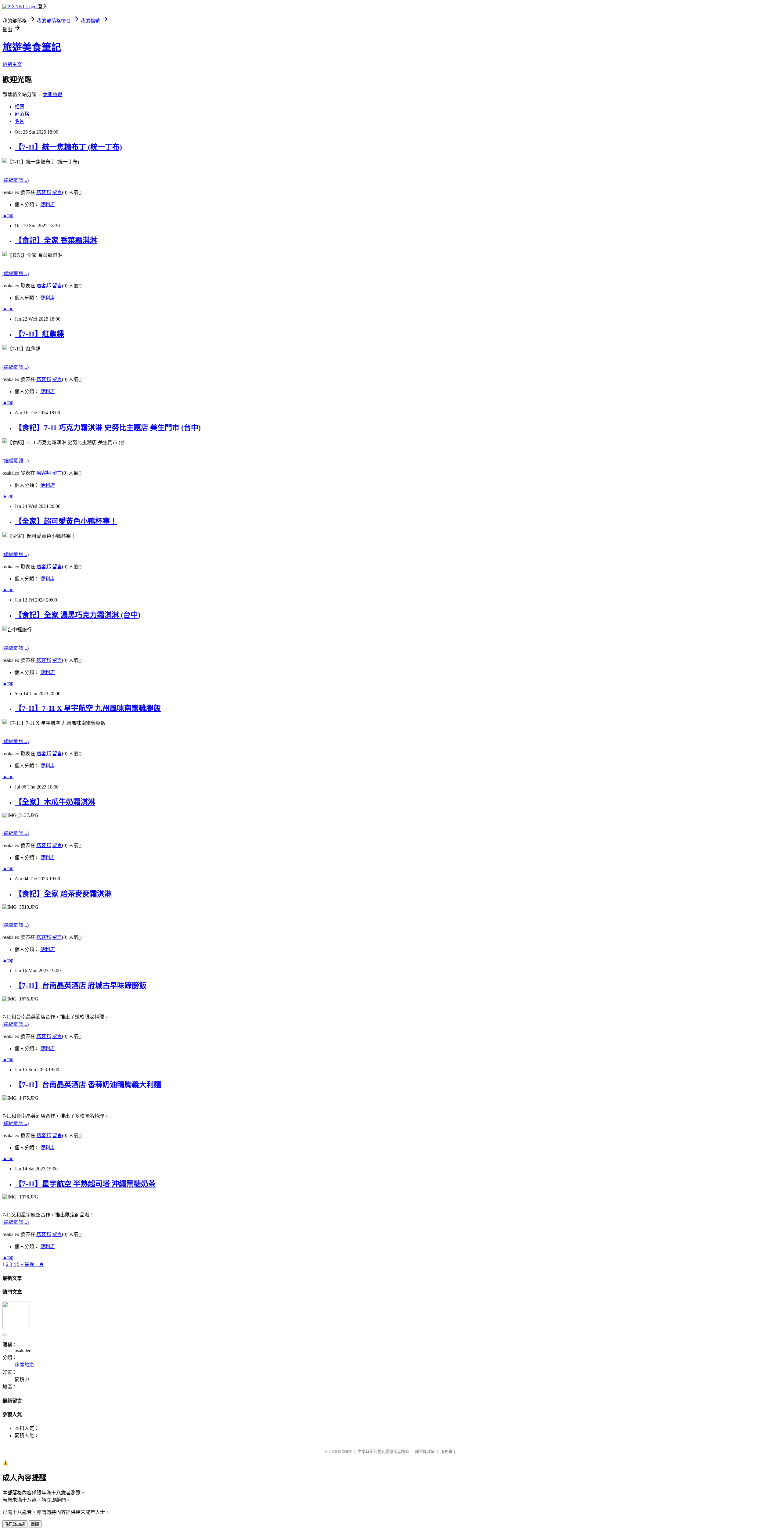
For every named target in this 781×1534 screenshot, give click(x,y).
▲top (7, 215)
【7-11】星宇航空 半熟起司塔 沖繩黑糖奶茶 (85, 1184)
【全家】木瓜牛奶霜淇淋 (55, 802)
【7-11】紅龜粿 (39, 334)
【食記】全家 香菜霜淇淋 (56, 240)
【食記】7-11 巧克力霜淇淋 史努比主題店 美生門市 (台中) (108, 428)
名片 (19, 121)
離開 (35, 1524)
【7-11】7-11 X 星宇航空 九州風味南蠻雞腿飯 (88, 708)
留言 (57, 192)
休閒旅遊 (52, 94)
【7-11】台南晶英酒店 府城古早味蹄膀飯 (80, 986)
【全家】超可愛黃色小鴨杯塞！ (66, 521)
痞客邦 (43, 192)
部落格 (22, 114)
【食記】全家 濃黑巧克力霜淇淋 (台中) (77, 615)
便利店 (47, 204)
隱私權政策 (425, 1451)
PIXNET (345, 1451)
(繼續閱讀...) (15, 180)
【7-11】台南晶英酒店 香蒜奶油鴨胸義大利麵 (88, 1085)
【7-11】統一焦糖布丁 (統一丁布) (68, 147)
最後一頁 (34, 1264)
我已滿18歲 (15, 1524)
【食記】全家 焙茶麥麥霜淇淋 (63, 894)
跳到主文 (12, 64)
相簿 (19, 106)
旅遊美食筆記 (31, 47)
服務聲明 (448, 1451)
